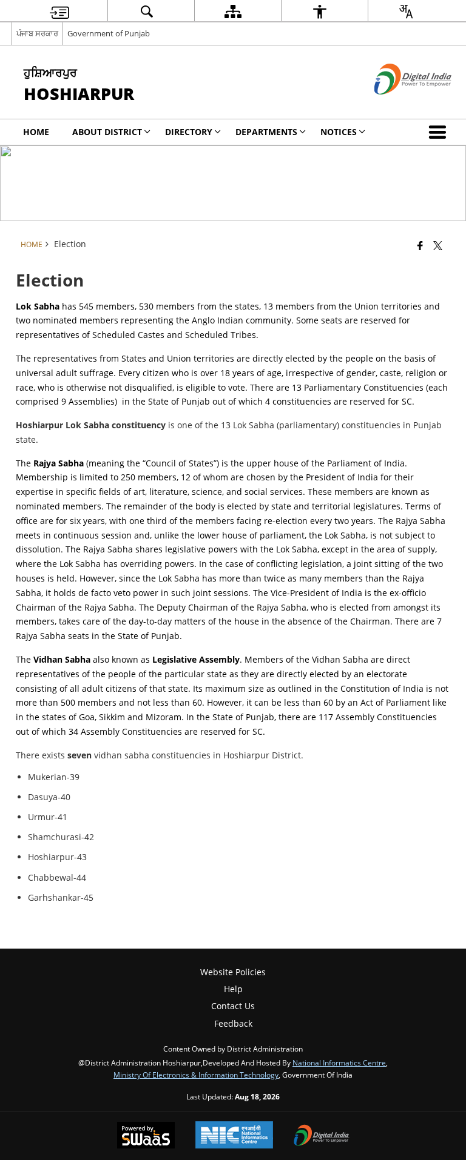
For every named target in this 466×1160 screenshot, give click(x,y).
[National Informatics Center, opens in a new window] (234, 1136)
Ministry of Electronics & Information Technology (196, 1074)
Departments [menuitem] (266, 132)
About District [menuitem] (107, 132)
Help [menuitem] (233, 989)
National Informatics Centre (339, 1062)
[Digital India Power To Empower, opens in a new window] (322, 1136)
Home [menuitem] (36, 132)
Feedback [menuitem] (233, 1023)
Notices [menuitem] (338, 132)
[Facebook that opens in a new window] (420, 245)
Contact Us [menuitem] (233, 1006)
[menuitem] (59, 11)
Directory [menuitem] (188, 132)
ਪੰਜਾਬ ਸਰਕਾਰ (37, 33)
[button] (439, 132)
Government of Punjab (108, 33)
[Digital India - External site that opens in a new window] (397, 104)
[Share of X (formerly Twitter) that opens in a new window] (437, 245)
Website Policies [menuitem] (233, 972)
